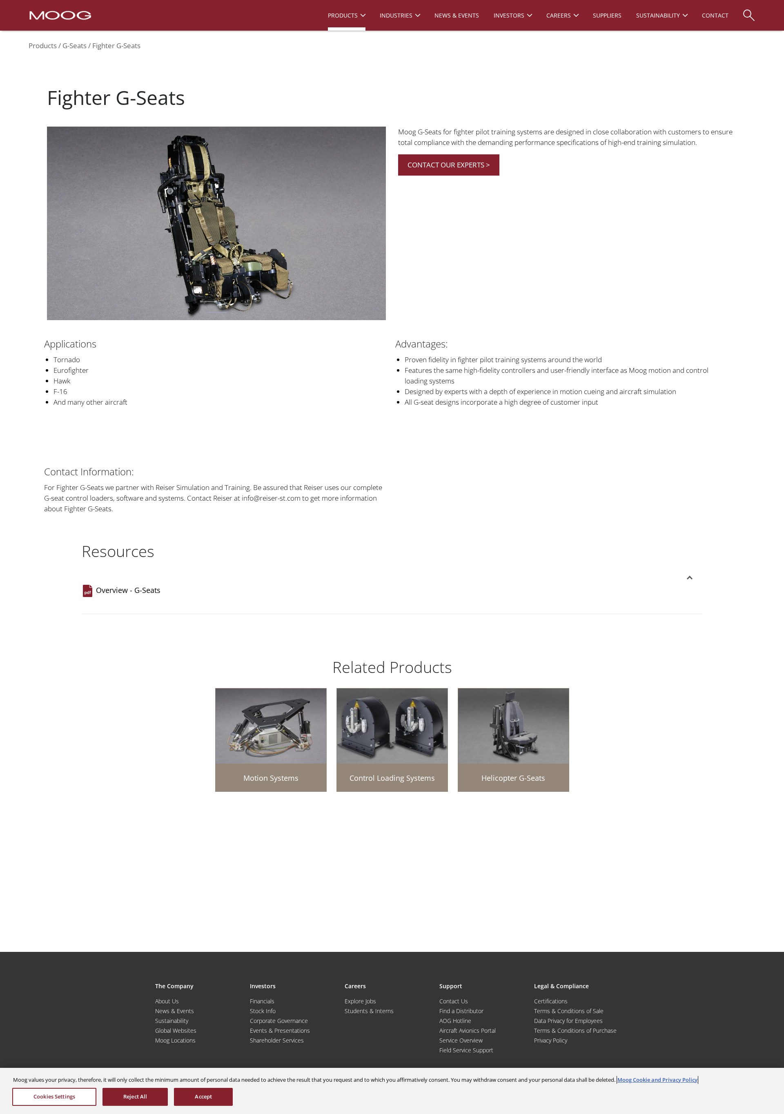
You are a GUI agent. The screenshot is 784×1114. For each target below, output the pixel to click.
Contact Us (453, 1001)
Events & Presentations (280, 1030)
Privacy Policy (550, 1040)
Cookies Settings (54, 1096)
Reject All (135, 1096)
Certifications (551, 1001)
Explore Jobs (360, 1001)
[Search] (748, 11)
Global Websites (175, 1030)
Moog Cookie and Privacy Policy (657, 1079)
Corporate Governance (279, 1021)
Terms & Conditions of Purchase (575, 1030)
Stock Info (263, 1011)
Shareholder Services (277, 1040)
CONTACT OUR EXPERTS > (449, 164)
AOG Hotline (455, 1021)
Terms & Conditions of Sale (569, 1011)
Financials (262, 1001)
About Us (167, 1001)
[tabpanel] (216, 225)
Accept (203, 1096)
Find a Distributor (461, 1011)
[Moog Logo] (59, 14)
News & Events (174, 1011)
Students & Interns (369, 1011)
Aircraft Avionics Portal (467, 1030)
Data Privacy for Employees (568, 1021)
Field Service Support (466, 1050)
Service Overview (461, 1040)
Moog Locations (175, 1040)
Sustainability (171, 1021)
